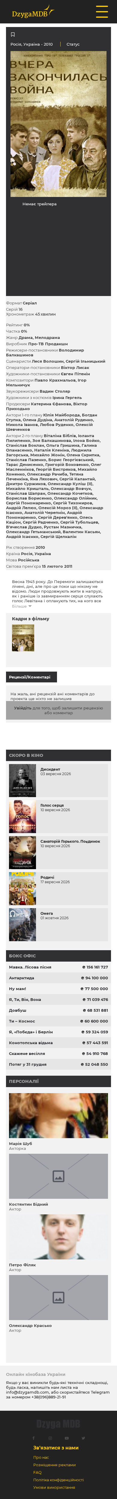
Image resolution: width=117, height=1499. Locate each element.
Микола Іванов (22, 424)
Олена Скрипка (83, 454)
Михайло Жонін (47, 454)
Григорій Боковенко (67, 464)
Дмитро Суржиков (26, 483)
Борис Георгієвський (70, 459)
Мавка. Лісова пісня (30, 967)
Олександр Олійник (75, 498)
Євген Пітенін (75, 373)
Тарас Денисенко (24, 464)
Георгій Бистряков (56, 469)
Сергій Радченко (40, 522)
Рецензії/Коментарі (29, 677)
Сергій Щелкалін (58, 536)
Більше (19, 606)
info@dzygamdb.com (27, 1392)
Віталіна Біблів (60, 435)
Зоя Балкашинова (51, 440)
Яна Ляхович (43, 478)
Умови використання (54, 1487)
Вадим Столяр (55, 391)
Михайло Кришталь (27, 488)
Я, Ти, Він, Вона (25, 999)
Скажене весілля (27, 1053)
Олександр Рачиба (47, 474)
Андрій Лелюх (21, 507)
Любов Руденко (57, 424)
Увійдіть (23, 708)
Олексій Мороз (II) (57, 507)
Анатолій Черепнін (44, 512)
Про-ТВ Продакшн (48, 343)
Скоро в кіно (26, 755)
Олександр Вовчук (71, 488)
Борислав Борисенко (29, 498)
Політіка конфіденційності (58, 1480)
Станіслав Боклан (25, 445)
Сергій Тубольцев (79, 522)
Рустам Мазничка (62, 526)
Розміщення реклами (54, 1465)
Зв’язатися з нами (56, 1448)
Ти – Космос (22, 1021)
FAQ (37, 1472)
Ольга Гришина (63, 445)
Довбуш (17, 1010)
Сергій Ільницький (85, 361)
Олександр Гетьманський (33, 531)
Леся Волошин (48, 361)
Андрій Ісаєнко (22, 536)
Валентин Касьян (81, 531)
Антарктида (21, 977)
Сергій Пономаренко (28, 502)
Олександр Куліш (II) (70, 483)
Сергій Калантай (77, 478)
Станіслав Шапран (25, 493)
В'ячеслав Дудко (24, 526)
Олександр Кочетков (69, 493)
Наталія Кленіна (51, 450)
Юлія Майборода (61, 415)
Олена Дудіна (37, 419)
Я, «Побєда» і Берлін (31, 1031)
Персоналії (24, 1081)
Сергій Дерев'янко (57, 517)
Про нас (41, 1457)
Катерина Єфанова (51, 403)
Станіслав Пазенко (26, 459)
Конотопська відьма (31, 1042)
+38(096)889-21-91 (49, 1397)
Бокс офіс (22, 956)
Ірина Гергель (67, 397)
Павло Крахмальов (55, 380)
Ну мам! (17, 988)
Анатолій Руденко (73, 419)
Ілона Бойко (86, 440)
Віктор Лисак (75, 367)
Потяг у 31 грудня (27, 1064)
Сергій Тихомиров (72, 502)
